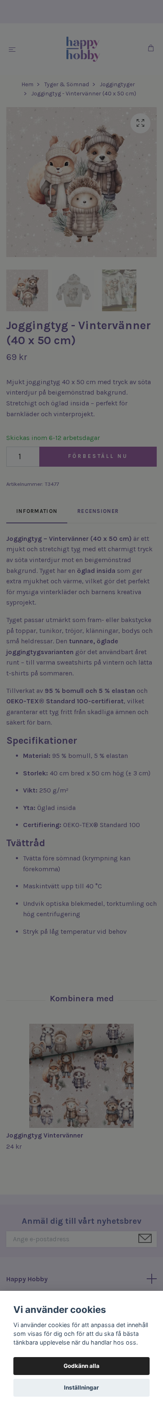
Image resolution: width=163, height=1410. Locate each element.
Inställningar (81, 1387)
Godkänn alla (81, 1365)
